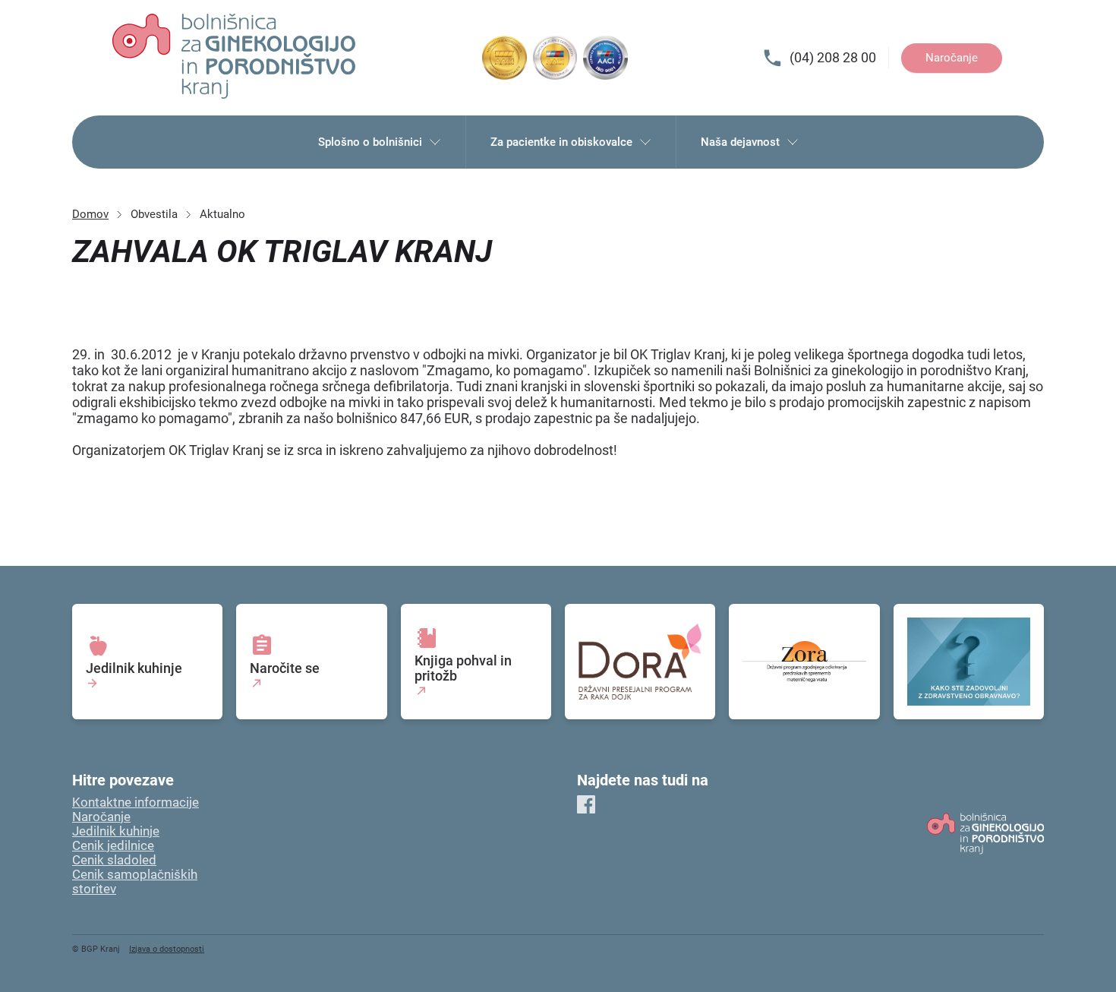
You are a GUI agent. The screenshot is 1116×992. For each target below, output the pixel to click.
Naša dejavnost (740, 142)
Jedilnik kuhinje (115, 831)
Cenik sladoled (114, 860)
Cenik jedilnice (113, 846)
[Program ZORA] (804, 661)
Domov (90, 214)
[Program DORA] (640, 661)
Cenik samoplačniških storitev (134, 881)
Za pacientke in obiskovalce (561, 142)
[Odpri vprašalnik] (969, 661)
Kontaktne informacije (135, 802)
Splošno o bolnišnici (370, 142)
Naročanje (951, 58)
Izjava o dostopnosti (166, 949)
